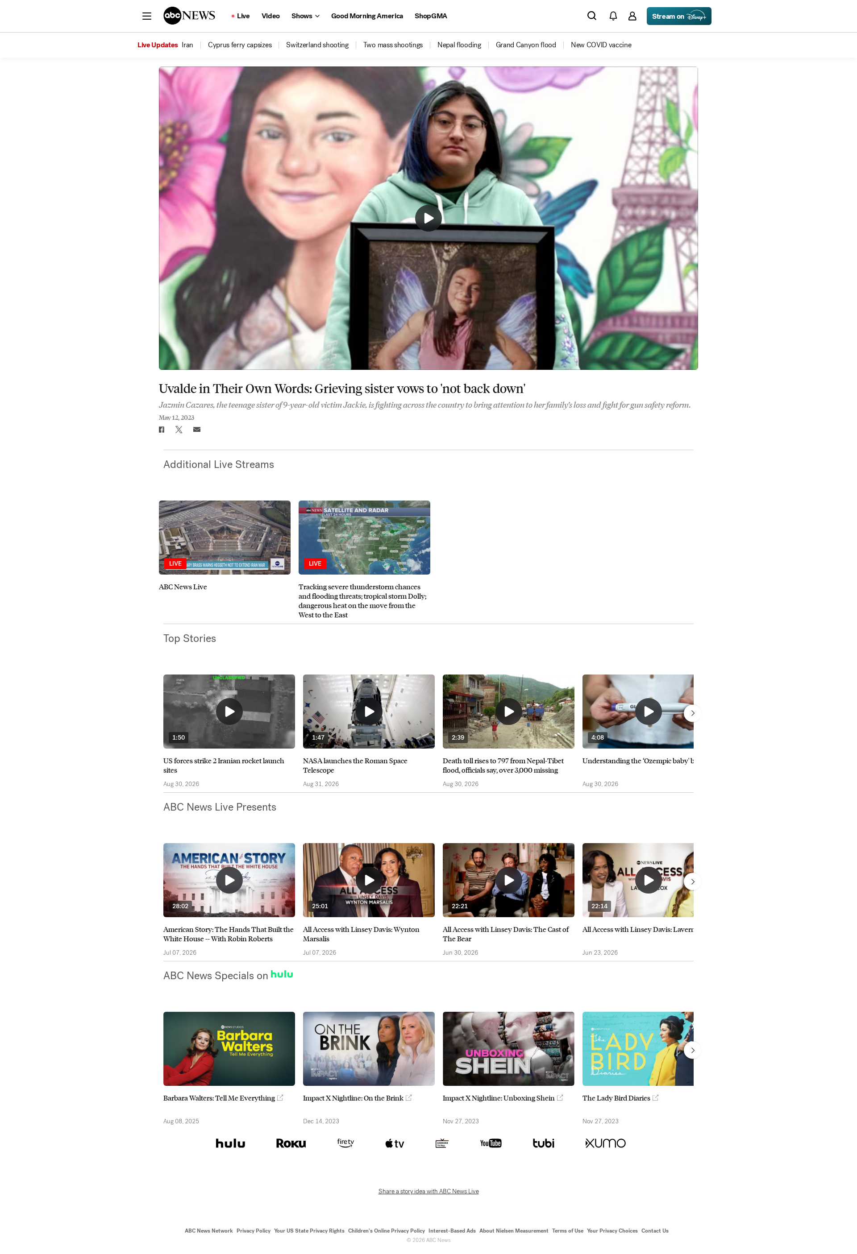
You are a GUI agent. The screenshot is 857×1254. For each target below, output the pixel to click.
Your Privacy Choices (612, 1230)
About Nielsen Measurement (514, 1230)
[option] (225, 560)
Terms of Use (567, 1230)
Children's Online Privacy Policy (386, 1230)
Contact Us (655, 1230)
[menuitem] (187, 45)
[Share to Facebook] (161, 430)
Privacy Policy (253, 1230)
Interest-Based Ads (452, 1230)
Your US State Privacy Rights (309, 1230)
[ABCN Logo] (189, 15)
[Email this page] (197, 430)
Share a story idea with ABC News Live (429, 1191)
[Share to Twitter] (179, 430)
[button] (146, 16)
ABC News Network (209, 1230)
